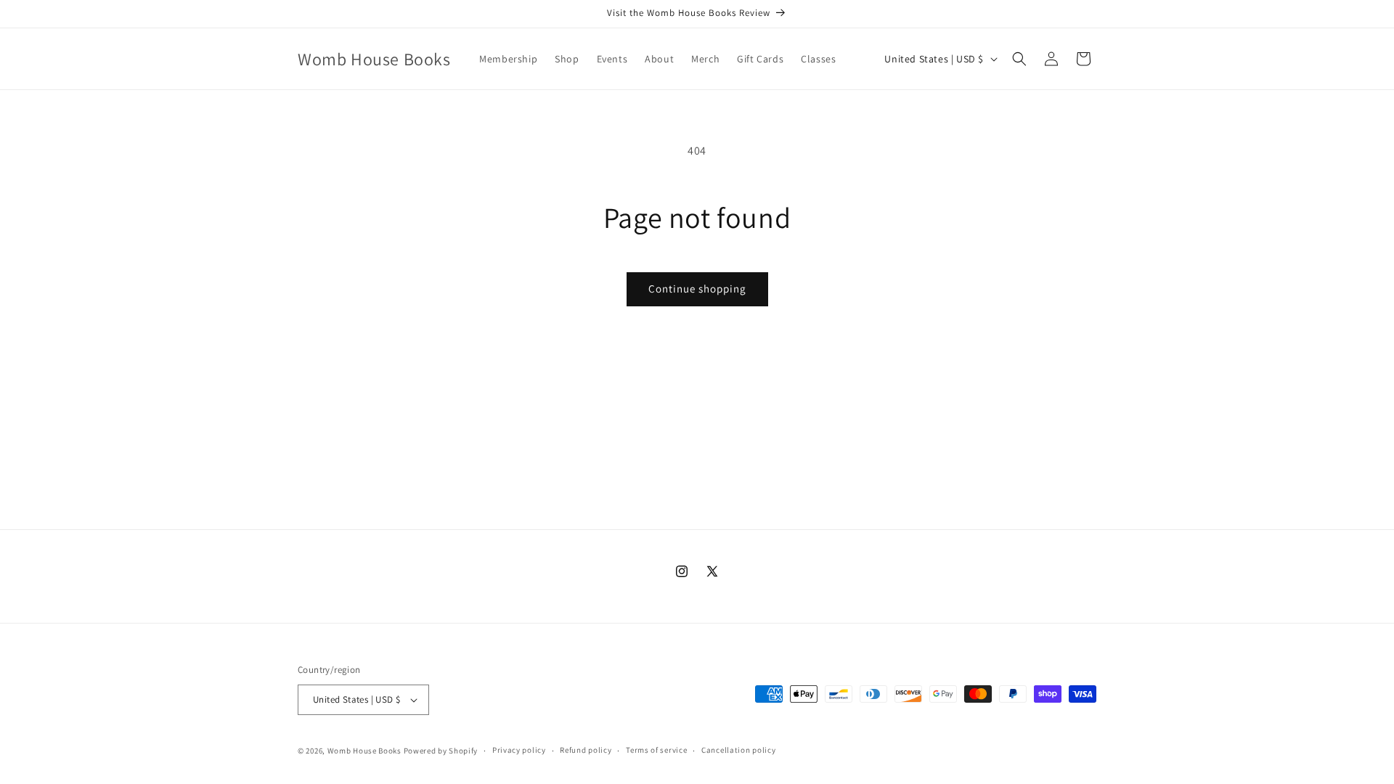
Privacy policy (519, 750)
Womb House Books (365, 751)
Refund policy (585, 750)
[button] (1019, 59)
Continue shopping (697, 288)
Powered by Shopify (441, 751)
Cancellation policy (738, 750)
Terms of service (656, 750)
